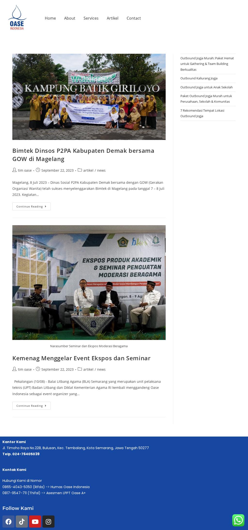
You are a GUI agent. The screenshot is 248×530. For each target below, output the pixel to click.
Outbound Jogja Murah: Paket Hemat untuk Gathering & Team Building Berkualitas (207, 64)
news (101, 170)
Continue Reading (33, 205)
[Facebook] (8, 521)
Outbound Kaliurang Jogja (198, 78)
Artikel (112, 18)
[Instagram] (48, 521)
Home (50, 18)
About (69, 18)
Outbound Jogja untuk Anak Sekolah (206, 87)
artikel (88, 170)
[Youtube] (35, 521)
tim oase (25, 170)
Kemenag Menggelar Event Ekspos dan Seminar (81, 358)
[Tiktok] (22, 521)
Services (91, 18)
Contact (134, 18)
